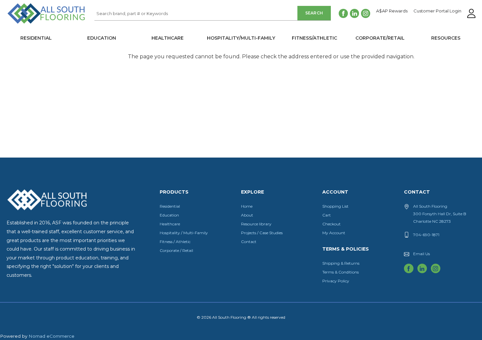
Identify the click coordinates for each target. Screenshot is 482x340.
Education (101, 38)
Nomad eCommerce (51, 336)
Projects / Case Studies (262, 232)
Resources (445, 38)
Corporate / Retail (176, 250)
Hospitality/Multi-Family (241, 38)
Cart (326, 215)
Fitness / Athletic (175, 241)
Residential (36, 38)
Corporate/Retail (380, 38)
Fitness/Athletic (314, 38)
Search (314, 12)
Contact (248, 241)
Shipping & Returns (340, 263)
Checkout (331, 223)
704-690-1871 (426, 234)
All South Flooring (30, 24)
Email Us (421, 253)
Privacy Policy (335, 280)
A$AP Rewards (392, 11)
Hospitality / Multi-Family (184, 232)
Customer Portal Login (437, 11)
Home (246, 206)
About (247, 215)
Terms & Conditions (340, 272)
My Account (333, 232)
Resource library (256, 223)
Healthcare (167, 38)
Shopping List (335, 206)
